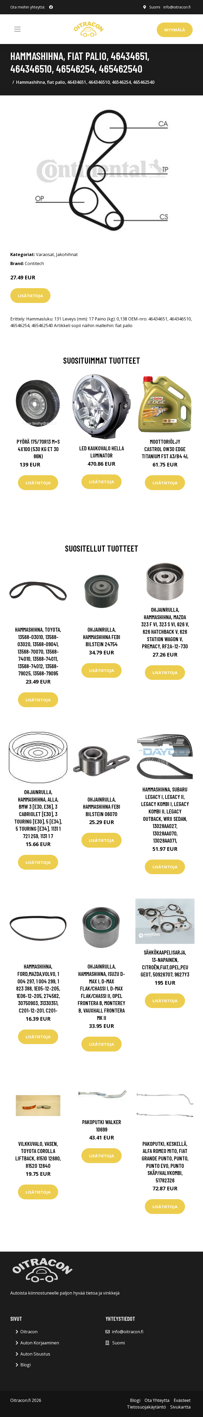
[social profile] (51, 7)
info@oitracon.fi (177, 7)
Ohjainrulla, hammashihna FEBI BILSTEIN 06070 (101, 806)
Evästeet (182, 1400)
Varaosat (45, 254)
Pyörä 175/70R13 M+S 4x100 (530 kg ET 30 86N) (38, 448)
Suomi (154, 7)
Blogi (25, 1365)
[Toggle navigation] (17, 29)
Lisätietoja (30, 295)
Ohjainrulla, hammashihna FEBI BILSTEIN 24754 (101, 636)
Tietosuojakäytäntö (146, 1407)
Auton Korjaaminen (39, 1343)
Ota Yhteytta (157, 1400)
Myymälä (174, 29)
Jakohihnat (67, 254)
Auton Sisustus (35, 1354)
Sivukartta (180, 1407)
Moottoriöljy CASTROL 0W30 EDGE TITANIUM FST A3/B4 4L (165, 448)
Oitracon (29, 1332)
